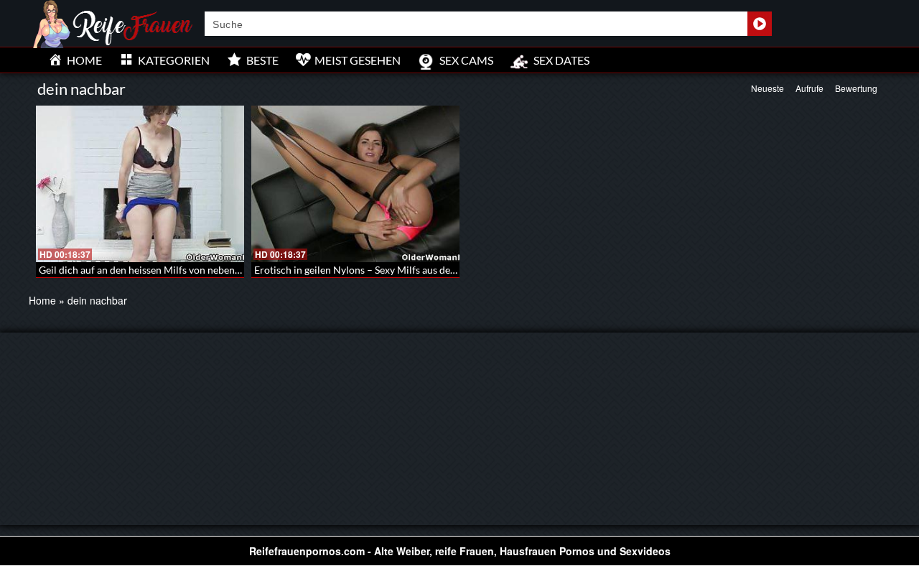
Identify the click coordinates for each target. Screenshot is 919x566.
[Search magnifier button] (759, 23)
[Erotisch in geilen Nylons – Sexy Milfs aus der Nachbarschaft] (355, 184)
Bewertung (856, 88)
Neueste (767, 88)
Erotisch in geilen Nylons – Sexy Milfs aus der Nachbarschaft (388, 270)
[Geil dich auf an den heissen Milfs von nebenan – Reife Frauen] (140, 184)
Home (42, 300)
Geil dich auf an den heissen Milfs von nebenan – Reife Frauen (175, 270)
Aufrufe (810, 88)
